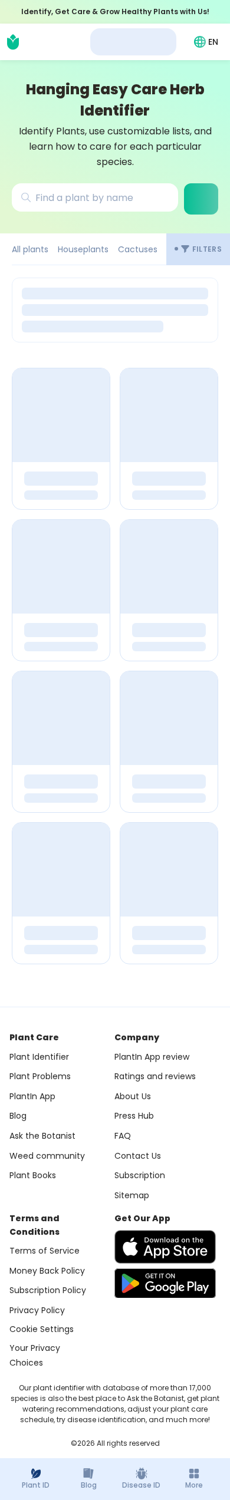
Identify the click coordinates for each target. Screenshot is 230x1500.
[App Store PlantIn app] (165, 1247)
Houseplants (83, 249)
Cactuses (137, 249)
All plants (30, 249)
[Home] (13, 41)
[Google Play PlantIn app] (165, 1283)
